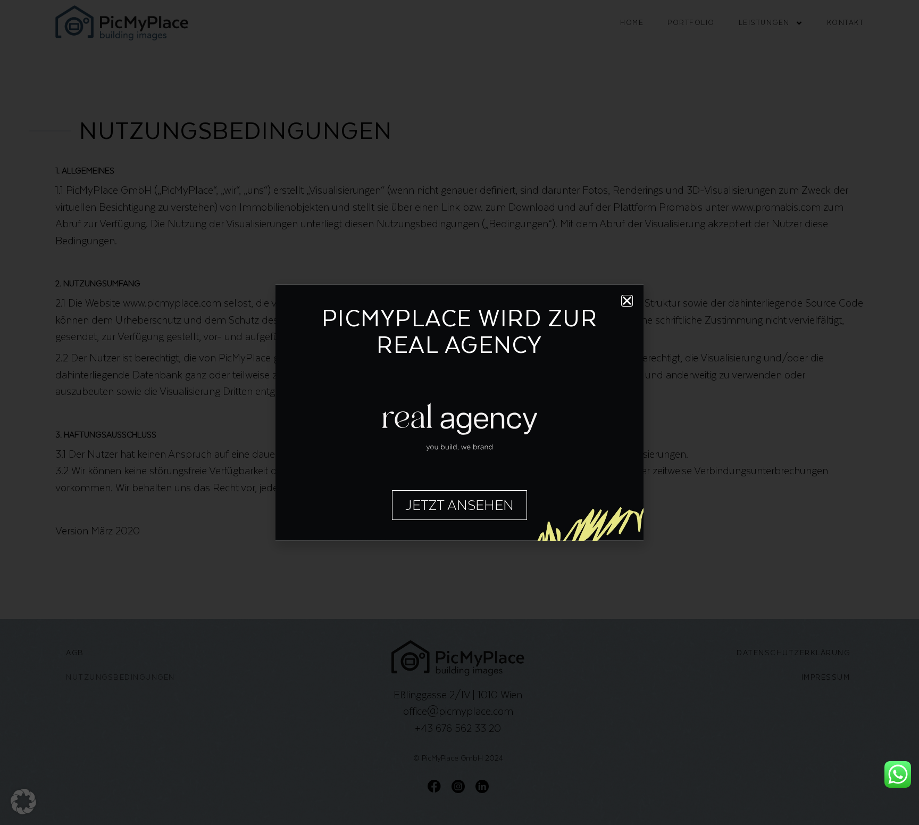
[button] (23, 801)
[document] (459, 412)
